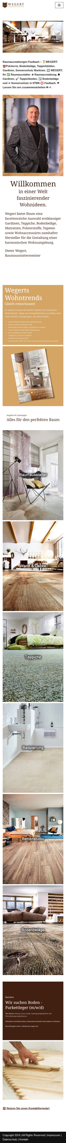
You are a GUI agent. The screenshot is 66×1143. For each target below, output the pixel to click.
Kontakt (23, 1139)
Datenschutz (10, 1139)
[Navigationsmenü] (59, 5)
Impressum (53, 1135)
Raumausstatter (18, 277)
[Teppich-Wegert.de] (13, 5)
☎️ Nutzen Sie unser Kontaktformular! (26, 1108)
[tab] (18, 277)
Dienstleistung (48, 277)
